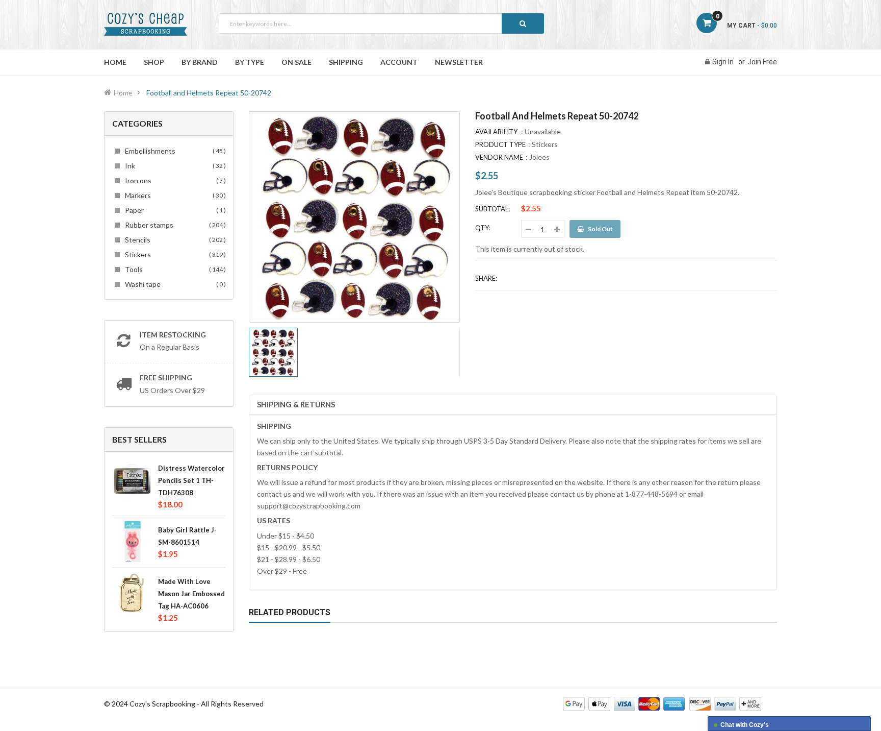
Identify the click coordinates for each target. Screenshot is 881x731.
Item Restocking (173, 334)
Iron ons (174, 180)
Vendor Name (499, 157)
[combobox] (381, 23)
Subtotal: (492, 209)
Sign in (723, 62)
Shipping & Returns (296, 404)
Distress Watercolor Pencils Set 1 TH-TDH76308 (191, 480)
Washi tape (174, 284)
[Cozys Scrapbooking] (662, 703)
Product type (500, 144)
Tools (174, 269)
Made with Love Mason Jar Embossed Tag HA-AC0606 (191, 593)
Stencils (174, 239)
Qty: (482, 228)
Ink (174, 165)
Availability (496, 132)
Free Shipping (166, 377)
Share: (486, 278)
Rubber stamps (174, 225)
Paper (174, 210)
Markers (174, 195)
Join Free (762, 62)
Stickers (174, 254)
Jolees (539, 157)
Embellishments (174, 151)
